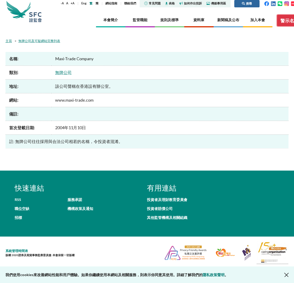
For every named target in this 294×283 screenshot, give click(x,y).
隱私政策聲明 (214, 274)
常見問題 (155, 3)
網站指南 (111, 3)
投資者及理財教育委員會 (167, 199)
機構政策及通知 (80, 208)
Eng (84, 3)
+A (72, 3)
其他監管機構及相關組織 (167, 217)
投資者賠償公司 (160, 208)
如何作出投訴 (193, 3)
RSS (18, 199)
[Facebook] (266, 3)
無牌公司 (63, 72)
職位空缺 (22, 208)
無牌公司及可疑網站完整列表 (39, 41)
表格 (172, 3)
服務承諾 (75, 199)
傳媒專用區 (218, 3)
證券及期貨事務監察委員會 (35, 11)
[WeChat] (280, 3)
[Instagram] (286, 3)
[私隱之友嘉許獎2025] (183, 252)
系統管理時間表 (17, 251)
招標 (18, 217)
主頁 (9, 41)
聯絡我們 (130, 3)
